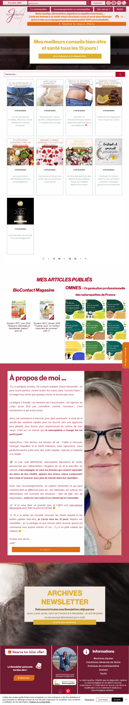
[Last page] (85, 258)
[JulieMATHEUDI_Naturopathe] (113, 3)
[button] (72, 9)
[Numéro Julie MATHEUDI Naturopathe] (124, 3)
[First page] (43, 258)
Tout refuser (103, 699)
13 (75, 259)
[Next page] (80, 258)
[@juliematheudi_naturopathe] (108, 3)
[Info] (86, 651)
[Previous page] (48, 258)
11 (64, 259)
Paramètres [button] (89, 699)
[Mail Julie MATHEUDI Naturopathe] (119, 3)
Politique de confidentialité (103, 666)
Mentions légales (103, 658)
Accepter (117, 699)
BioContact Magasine (33, 290)
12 (70, 259)
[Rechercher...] (88, 3)
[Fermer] (125, 699)
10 (59, 259)
